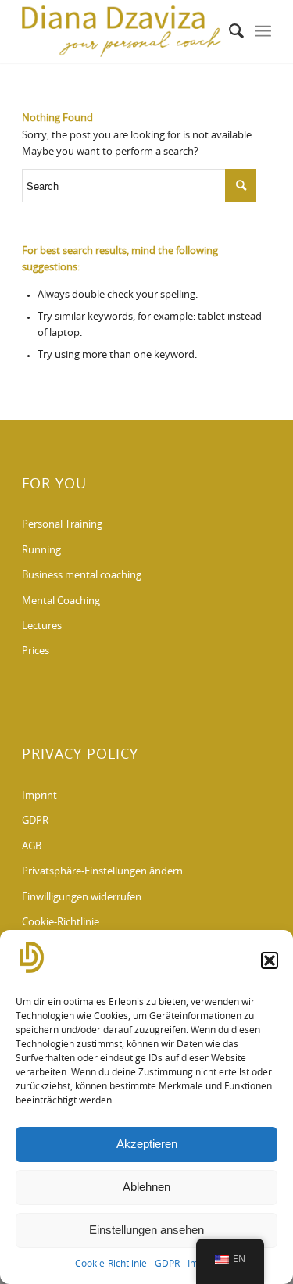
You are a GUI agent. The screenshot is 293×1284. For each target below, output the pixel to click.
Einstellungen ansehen (146, 1229)
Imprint (39, 796)
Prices (35, 651)
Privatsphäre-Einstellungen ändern (102, 872)
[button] (269, 960)
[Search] (228, 31)
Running (41, 550)
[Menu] (263, 31)
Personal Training (62, 525)
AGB (31, 847)
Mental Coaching (61, 601)
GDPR (167, 1263)
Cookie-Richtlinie (111, 1263)
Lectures (42, 626)
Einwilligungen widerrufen (81, 897)
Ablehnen (146, 1186)
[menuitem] (228, 31)
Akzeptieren (146, 1143)
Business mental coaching (81, 575)
